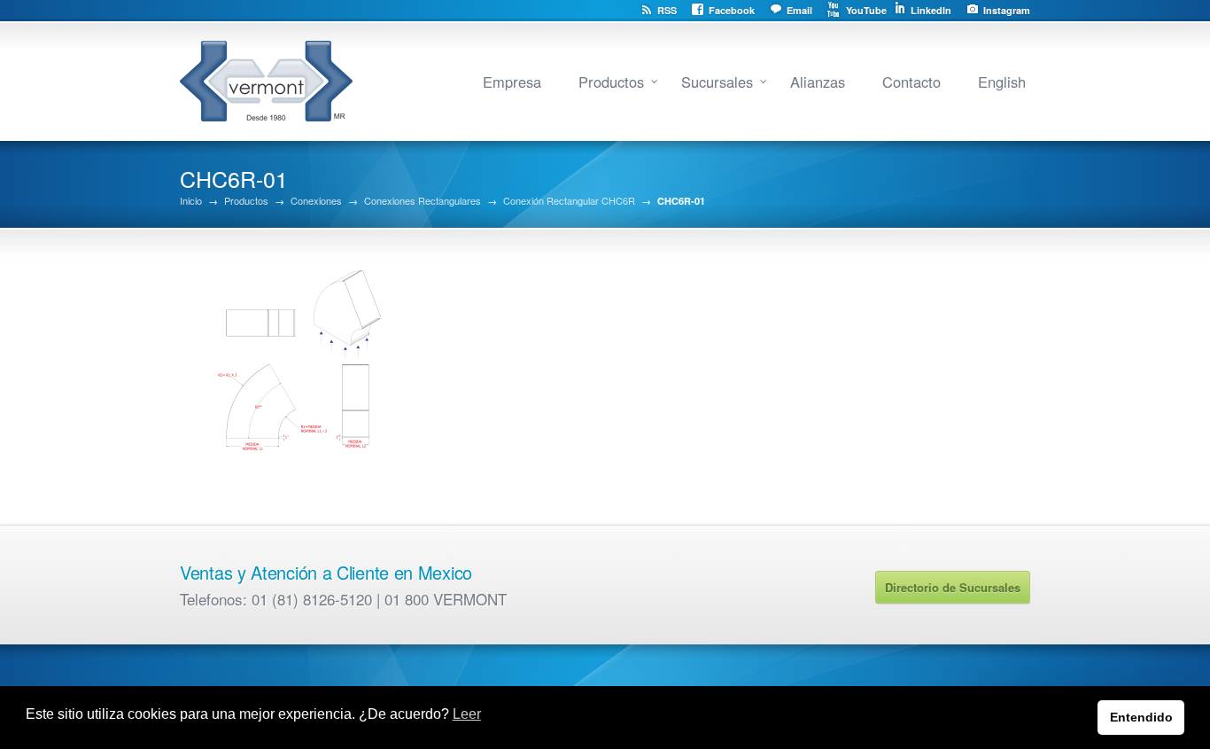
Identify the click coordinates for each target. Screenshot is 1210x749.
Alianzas (817, 81)
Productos (611, 81)
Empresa (512, 81)
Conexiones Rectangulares (422, 201)
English (1002, 81)
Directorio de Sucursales (952, 587)
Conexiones (316, 201)
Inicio (191, 201)
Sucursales (717, 81)
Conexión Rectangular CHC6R (569, 201)
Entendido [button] (1141, 717)
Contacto (911, 81)
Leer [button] (467, 714)
